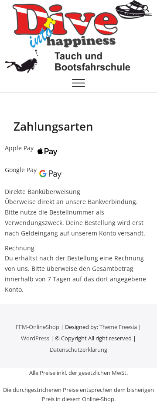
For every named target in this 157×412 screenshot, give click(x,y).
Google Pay (21, 170)
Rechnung (19, 248)
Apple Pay (19, 148)
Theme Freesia (118, 327)
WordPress (35, 338)
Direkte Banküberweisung (42, 191)
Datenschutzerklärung (78, 349)
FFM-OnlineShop (37, 327)
